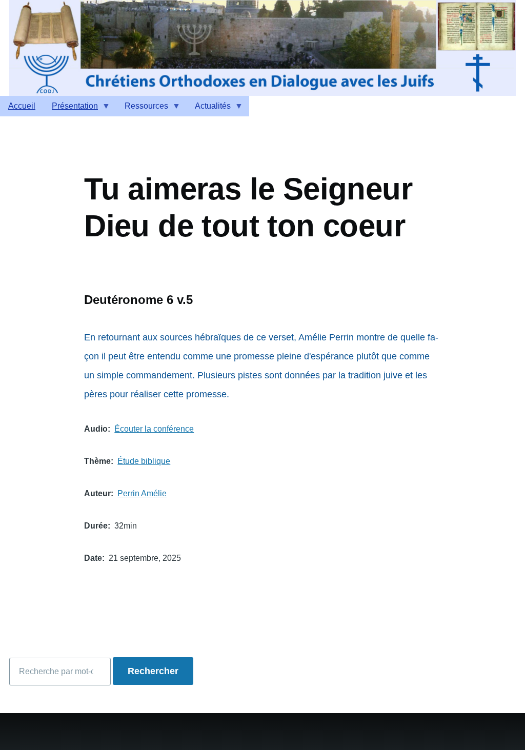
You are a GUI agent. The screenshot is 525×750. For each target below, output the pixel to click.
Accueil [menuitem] (21, 106)
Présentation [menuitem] (71, 109)
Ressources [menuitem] (142, 109)
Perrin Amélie (142, 493)
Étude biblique (143, 461)
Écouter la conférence (154, 428)
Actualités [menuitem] (209, 109)
